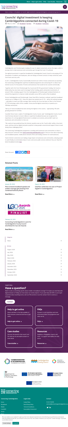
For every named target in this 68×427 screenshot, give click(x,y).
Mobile (2, 407)
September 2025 (12, 275)
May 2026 (10, 255)
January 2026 (11, 264)
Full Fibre (28, 24)
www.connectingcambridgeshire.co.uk (33, 133)
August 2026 (11, 250)
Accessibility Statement (30, 409)
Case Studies (51, 2)
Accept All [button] (15, 423)
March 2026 (10, 258)
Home (2, 402)
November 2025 (12, 269)
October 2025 (11, 272)
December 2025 (11, 266)
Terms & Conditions (29, 407)
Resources (59, 2)
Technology (45, 24)
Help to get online (37, 2)
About (28, 2)
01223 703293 (50, 402)
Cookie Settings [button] (7, 423)
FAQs (44, 2)
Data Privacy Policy (28, 404)
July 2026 (10, 252)
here (20, 142)
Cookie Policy (27, 402)
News (9, 241)
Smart (2, 412)
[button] (65, 7)
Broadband (23, 24)
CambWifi (3, 409)
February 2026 (11, 261)
